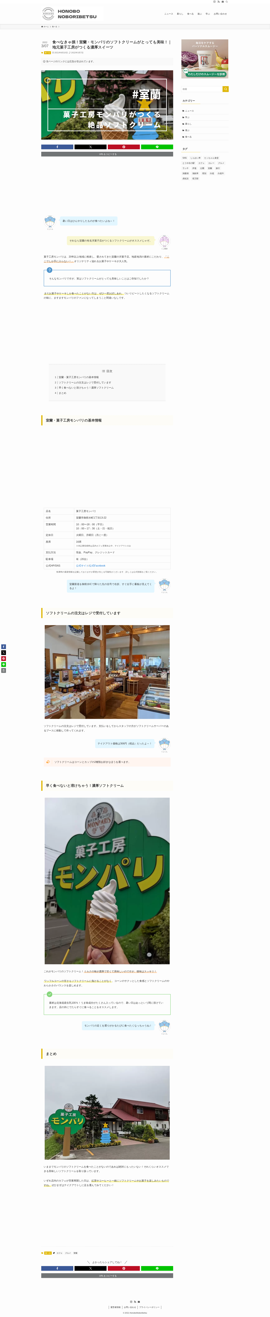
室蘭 (75, 1253)
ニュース (189, 111)
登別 (204, 173)
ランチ (185, 168)
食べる (47, 53)
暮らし (188, 124)
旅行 (218, 168)
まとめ (62, 393)
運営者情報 (115, 1307)
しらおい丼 (195, 158)
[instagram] (214, 1)
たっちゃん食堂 (211, 158)
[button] (57, 147)
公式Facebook (97, 565)
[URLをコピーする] (3, 670)
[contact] (223, 1)
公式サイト (82, 565)
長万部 (195, 178)
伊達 (194, 168)
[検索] (227, 1)
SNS (184, 158)
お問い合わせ (130, 1307)
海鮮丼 (195, 173)
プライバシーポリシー (149, 1307)
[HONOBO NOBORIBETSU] (72, 14)
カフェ (59, 1253)
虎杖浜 (185, 178)
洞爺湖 (185, 173)
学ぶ (187, 117)
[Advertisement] (107, 183)
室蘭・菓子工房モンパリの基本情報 (79, 377)
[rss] (219, 1)
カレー (211, 163)
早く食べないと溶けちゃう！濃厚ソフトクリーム (86, 387)
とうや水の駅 (188, 163)
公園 (202, 168)
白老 (212, 173)
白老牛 (221, 173)
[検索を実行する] (225, 89)
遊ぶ (187, 130)
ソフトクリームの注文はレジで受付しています (85, 382)
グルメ (68, 1253)
